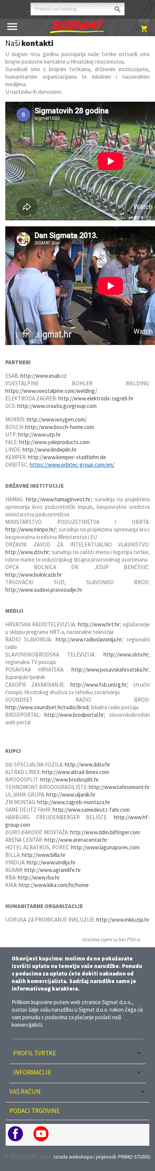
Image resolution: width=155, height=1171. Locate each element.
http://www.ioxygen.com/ (57, 419)
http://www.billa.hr (43, 854)
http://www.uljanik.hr (71, 794)
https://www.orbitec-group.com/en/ (72, 464)
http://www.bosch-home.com (59, 427)
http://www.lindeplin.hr (50, 449)
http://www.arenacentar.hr (75, 839)
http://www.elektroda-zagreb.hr (96, 398)
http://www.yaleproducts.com (54, 442)
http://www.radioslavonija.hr (89, 639)
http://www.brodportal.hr (74, 714)
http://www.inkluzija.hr (122, 919)
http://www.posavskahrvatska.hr (109, 669)
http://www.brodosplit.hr (69, 779)
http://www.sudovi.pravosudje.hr (43, 589)
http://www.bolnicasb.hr (33, 574)
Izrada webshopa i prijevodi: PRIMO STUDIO (102, 1156)
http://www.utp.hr (39, 434)
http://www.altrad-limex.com (75, 772)
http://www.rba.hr (39, 877)
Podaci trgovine (34, 1111)
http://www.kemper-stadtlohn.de (67, 457)
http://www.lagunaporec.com (105, 847)
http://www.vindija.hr (51, 862)
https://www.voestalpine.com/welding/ (51, 390)
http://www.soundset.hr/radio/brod (46, 707)
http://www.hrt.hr (99, 624)
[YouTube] (41, 1133)
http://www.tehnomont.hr (119, 787)
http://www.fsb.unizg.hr (98, 684)
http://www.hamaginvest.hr (58, 499)
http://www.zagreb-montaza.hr (73, 802)
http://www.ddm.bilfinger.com (105, 832)
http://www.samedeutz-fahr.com (91, 809)
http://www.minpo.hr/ (30, 529)
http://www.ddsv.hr (87, 764)
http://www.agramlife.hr (52, 869)
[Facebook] (15, 1133)
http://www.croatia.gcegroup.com (57, 405)
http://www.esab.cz (43, 375)
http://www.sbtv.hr (125, 654)
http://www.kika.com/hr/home (54, 885)
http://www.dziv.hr (27, 552)
